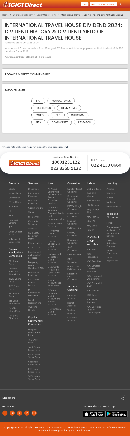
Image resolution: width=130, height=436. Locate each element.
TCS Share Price (33, 341)
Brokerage (33, 189)
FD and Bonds (16, 202)
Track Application (112, 259)
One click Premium (32, 202)
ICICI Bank (92, 249)
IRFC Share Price (14, 287)
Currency (77, 115)
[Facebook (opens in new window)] (4, 413)
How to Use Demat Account (53, 233)
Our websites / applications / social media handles (113, 231)
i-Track (110, 223)
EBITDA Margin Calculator (74, 207)
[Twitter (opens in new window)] (19, 413)
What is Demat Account (55, 225)
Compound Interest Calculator (72, 199)
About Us (32, 228)
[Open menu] (126, 4)
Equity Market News (46, 15)
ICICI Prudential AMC (94, 284)
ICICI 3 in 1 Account (72, 297)
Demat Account (71, 304)
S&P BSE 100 (93, 200)
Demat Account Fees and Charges (54, 283)
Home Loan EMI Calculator (74, 268)
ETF (57, 115)
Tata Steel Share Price (14, 309)
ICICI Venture (93, 290)
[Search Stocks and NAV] (120, 4)
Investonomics (114, 206)
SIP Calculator (74, 254)
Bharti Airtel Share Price (34, 356)
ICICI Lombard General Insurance (93, 268)
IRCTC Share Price (15, 280)
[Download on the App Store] (94, 414)
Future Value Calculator (73, 215)
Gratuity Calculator (72, 234)
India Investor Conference (15, 240)
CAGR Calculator (72, 260)
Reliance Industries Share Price (14, 271)
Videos (110, 197)
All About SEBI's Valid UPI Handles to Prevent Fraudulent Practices (55, 196)
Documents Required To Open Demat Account (54, 271)
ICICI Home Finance (92, 301)
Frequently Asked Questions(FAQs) (35, 265)
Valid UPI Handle (32, 308)
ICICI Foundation (92, 255)
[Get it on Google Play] (116, 414)
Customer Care (35, 208)
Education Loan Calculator (72, 276)
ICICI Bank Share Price (34, 370)
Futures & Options (13, 221)
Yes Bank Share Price (14, 302)
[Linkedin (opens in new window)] (26, 413)
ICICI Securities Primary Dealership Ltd (94, 310)
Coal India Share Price (34, 363)
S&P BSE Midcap (91, 194)
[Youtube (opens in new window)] (34, 413)
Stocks (12, 189)
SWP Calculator (72, 248)
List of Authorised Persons (112, 243)
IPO (38, 101)
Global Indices (94, 189)
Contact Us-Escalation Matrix (34, 236)
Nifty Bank (92, 225)
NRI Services (34, 216)
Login (84, 4)
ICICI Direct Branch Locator (33, 282)
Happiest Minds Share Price (34, 332)
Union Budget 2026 (15, 233)
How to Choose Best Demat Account (54, 245)
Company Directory (13, 317)
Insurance (13, 206)
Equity (40, 115)
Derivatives (69, 108)
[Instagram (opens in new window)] (12, 413)
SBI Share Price (14, 262)
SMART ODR (34, 247)
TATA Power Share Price (34, 348)
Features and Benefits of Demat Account (54, 258)
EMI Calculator (74, 228)
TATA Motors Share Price (34, 377)
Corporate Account (72, 319)
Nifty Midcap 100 (93, 211)
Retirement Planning (33, 194)
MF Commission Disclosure (34, 292)
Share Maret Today (22, 15)
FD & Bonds (43, 108)
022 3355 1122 (66, 168)
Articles (110, 189)
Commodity (60, 122)
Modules (111, 202)
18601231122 (66, 162)
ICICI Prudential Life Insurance (94, 277)
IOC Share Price (14, 295)
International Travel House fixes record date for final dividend (92, 15)
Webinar (111, 193)
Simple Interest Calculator (74, 190)
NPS (38, 122)
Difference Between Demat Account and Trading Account (54, 297)
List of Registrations (34, 301)
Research (84, 122)
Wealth (31, 212)
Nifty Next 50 (93, 216)
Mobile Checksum (112, 252)
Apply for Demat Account (103, 4)
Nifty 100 (91, 221)
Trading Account (71, 311)
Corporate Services (33, 222)
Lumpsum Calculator (72, 222)
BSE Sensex (93, 205)
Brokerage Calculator (72, 241)
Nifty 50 (90, 230)
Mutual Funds (61, 101)
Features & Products (33, 274)
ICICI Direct (92, 295)
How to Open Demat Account (54, 312)
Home (5, 15)
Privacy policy (35, 243)
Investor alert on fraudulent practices (34, 255)
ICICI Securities (94, 261)
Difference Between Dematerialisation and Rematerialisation (55, 213)
